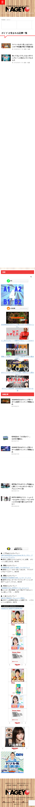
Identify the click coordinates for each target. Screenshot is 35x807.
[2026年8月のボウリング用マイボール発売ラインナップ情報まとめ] (17, 323)
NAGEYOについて (10, 783)
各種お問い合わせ (23, 785)
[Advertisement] (17, 149)
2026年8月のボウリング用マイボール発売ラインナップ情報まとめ (23, 402)
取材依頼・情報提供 (12, 785)
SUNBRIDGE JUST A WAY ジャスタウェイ (15, 567)
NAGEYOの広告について (23, 783)
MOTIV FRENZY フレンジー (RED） (13, 598)
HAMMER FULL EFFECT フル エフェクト (15, 588)
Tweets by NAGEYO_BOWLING (11, 608)
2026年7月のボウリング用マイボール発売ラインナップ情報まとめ (23, 449)
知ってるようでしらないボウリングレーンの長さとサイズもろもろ (22, 58)
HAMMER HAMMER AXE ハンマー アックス (16, 578)
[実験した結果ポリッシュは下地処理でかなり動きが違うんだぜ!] (17, 355)
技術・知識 (27, 49)
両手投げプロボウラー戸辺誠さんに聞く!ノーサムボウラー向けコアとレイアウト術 (23, 486)
